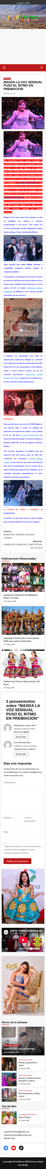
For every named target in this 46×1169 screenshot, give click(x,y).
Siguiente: (23, 544)
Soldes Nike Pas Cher (27, 183)
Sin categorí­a (24, 588)
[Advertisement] (23, 46)
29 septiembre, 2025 (12, 1052)
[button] (4, 67)
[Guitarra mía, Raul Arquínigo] (23, 1041)
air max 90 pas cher (30, 435)
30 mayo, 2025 (25, 1084)
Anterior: (19, 534)
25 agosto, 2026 (11, 601)
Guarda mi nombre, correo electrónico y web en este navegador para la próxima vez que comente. (22, 849)
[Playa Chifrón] (9, 1117)
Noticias (7, 78)
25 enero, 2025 (25, 1099)
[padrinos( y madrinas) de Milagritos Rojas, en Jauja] (23, 577)
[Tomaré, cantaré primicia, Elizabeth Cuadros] (9, 1079)
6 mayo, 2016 (10, 93)
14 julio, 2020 (25, 1120)
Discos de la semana (11, 1045)
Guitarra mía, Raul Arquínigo (19, 1048)
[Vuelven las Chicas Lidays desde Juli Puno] (23, 664)
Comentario (10, 782)
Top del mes (32, 1114)
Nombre (8, 817)
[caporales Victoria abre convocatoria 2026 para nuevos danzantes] (23, 620)
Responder (21, 736)
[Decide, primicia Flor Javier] (9, 1064)
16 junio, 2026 (10, 644)
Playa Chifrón (25, 1117)
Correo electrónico (30, 819)
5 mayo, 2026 (10, 687)
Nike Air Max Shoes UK (13, 197)
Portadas (15, 588)
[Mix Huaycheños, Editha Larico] (9, 1095)
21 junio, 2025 (25, 1068)
